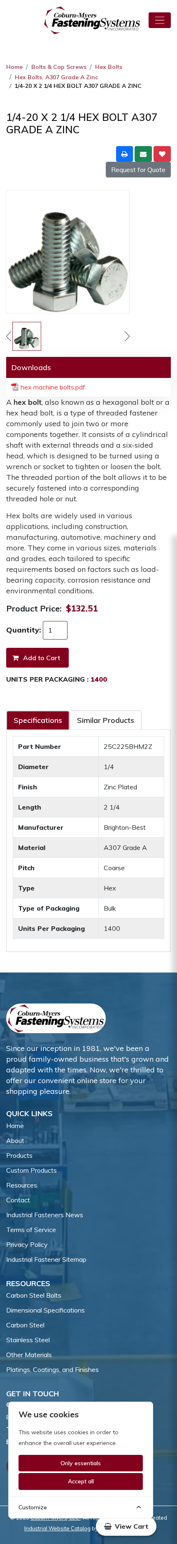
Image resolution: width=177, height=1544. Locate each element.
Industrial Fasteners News (44, 1215)
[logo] (92, 20)
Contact (18, 1200)
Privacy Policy (27, 1244)
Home (14, 67)
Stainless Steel (28, 1340)
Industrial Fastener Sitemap (46, 1259)
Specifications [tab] (38, 720)
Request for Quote (138, 169)
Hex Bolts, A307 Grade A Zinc (56, 77)
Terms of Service (31, 1229)
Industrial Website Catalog (57, 1528)
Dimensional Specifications (45, 1310)
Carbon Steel (25, 1325)
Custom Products (31, 1170)
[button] (126, 1526)
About (15, 1140)
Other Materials (29, 1354)
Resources (21, 1185)
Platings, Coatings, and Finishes (52, 1369)
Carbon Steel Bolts (33, 1295)
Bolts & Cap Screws (58, 67)
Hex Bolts (108, 67)
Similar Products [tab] (105, 720)
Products (19, 1155)
